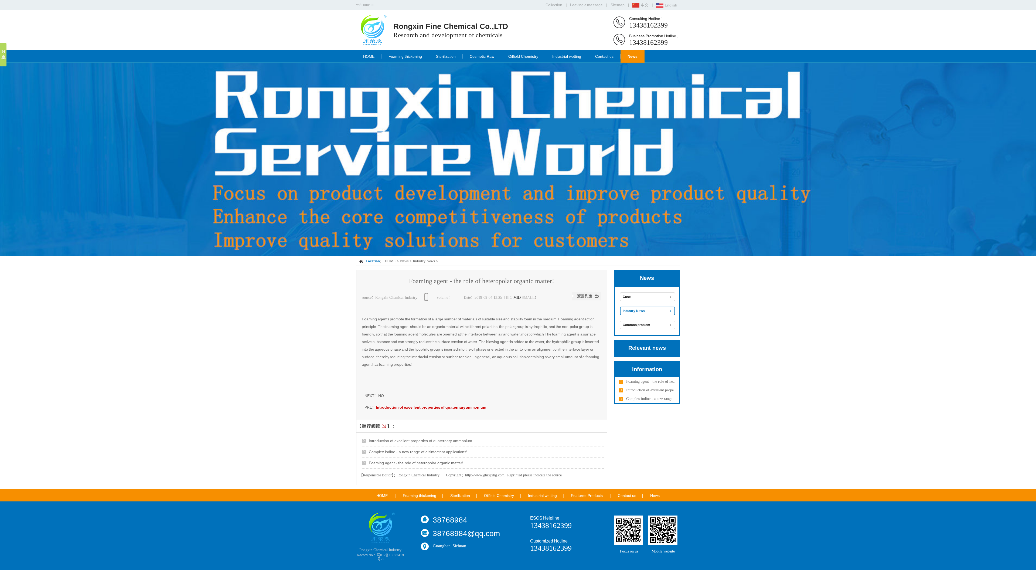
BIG (509, 298)
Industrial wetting (566, 56)
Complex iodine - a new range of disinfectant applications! (418, 452)
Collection (554, 5)
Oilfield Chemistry (523, 56)
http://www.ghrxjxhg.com (485, 475)
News (633, 56)
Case (627, 297)
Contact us (604, 56)
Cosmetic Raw (482, 56)
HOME (368, 56)
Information (647, 369)
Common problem (636, 325)
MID (517, 298)
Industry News (424, 261)
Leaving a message (586, 5)
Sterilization (446, 56)
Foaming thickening (405, 56)
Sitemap (618, 5)
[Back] (586, 299)
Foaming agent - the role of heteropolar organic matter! (416, 463)
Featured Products (587, 495)
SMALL (528, 298)
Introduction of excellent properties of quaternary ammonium (431, 407)
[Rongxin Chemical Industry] (372, 43)
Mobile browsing (427, 299)
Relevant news (647, 348)
